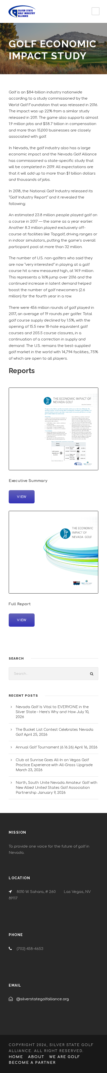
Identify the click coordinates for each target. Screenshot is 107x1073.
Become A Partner (32, 1063)
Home (16, 1057)
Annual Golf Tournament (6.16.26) (45, 747)
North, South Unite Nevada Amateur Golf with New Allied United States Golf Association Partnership (56, 788)
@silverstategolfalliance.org (42, 999)
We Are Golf (64, 1057)
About (36, 1057)
